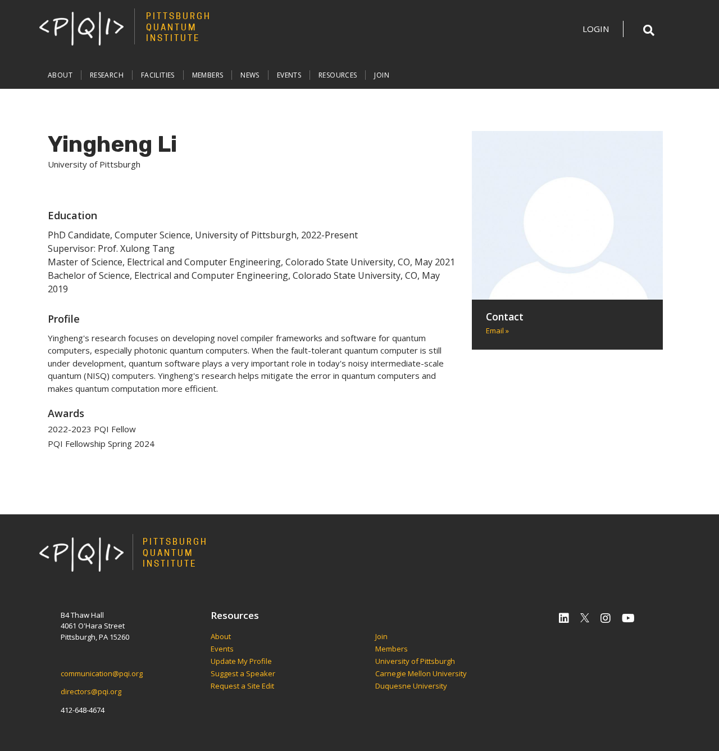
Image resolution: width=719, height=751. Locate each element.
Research (107, 75)
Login (596, 28)
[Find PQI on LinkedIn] (564, 618)
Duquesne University (411, 686)
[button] (649, 30)
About (60, 75)
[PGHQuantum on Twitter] (584, 618)
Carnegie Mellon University (421, 673)
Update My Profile (241, 661)
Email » (497, 330)
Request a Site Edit (242, 686)
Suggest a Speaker (243, 673)
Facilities (158, 75)
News (250, 75)
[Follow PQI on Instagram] (605, 618)
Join (381, 75)
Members (208, 75)
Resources (337, 75)
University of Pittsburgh (415, 661)
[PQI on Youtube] (628, 618)
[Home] (81, 28)
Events (289, 75)
